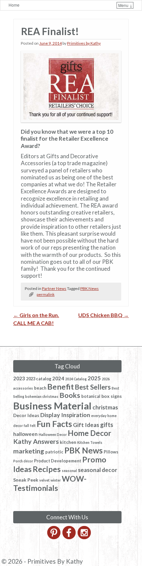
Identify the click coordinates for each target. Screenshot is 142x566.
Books (69, 395)
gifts (106, 424)
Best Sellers (93, 387)
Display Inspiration (65, 414)
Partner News (54, 288)
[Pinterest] (54, 537)
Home (14, 5)
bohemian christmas (41, 396)
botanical (90, 396)
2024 (58, 378)
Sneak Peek (25, 480)
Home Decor (89, 433)
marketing (28, 451)
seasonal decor (97, 469)
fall (26, 425)
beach (40, 388)
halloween (25, 434)
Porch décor (23, 461)
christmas (105, 407)
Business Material (52, 405)
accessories (23, 388)
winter (56, 480)
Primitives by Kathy (84, 43)
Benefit (60, 386)
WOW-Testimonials (50, 483)
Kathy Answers (36, 441)
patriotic (54, 451)
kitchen (68, 442)
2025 (94, 378)
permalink (45, 294)
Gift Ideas (86, 424)
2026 (106, 379)
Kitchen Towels (89, 442)
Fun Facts (54, 424)
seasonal (69, 470)
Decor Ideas (26, 415)
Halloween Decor (53, 434)
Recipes (47, 469)
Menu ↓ (125, 5)
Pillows (111, 451)
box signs (111, 396)
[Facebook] (69, 537)
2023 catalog (38, 378)
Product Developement (57, 460)
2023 (19, 378)
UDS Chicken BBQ (103, 315)
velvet (44, 480)
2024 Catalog (76, 379)
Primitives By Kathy (55, 561)
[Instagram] (85, 537)
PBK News (89, 288)
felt (33, 425)
